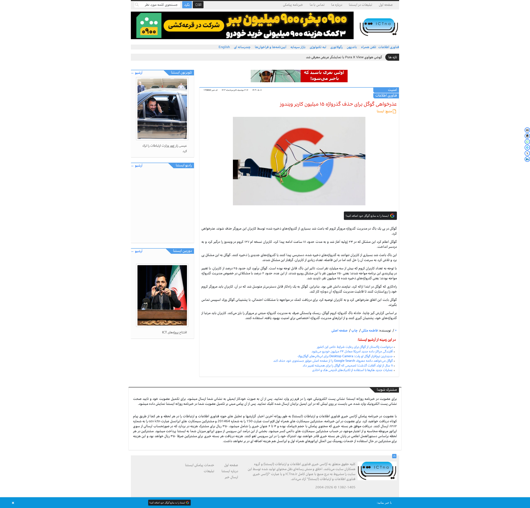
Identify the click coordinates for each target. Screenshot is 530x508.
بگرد (187, 4)
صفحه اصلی (339, 330)
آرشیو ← (136, 72)
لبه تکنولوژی (318, 47)
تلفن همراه (368, 47)
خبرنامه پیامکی (293, 4)
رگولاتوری (336, 47)
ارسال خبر (231, 477)
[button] (265, 502)
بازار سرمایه (298, 47)
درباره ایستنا (230, 471)
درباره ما (336, 4)
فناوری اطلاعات (388, 47)
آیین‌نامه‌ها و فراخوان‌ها (270, 47)
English (224, 47)
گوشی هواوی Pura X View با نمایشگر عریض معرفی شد (344, 57)
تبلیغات (209, 471)
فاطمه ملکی (369, 330)
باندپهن (352, 47)
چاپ (354, 330)
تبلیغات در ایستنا (360, 4)
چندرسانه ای (242, 47)
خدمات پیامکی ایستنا (199, 465)
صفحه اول (386, 4)
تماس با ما (317, 4)
